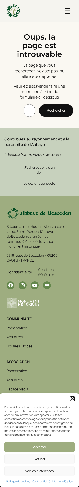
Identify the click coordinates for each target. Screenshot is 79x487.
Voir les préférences (39, 471)
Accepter (39, 447)
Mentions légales (62, 481)
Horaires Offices (19, 346)
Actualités (15, 336)
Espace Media (17, 389)
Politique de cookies (18, 481)
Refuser (39, 459)
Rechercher (56, 110)
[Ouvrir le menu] (67, 11)
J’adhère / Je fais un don (39, 170)
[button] (72, 399)
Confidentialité (41, 481)
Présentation (17, 328)
